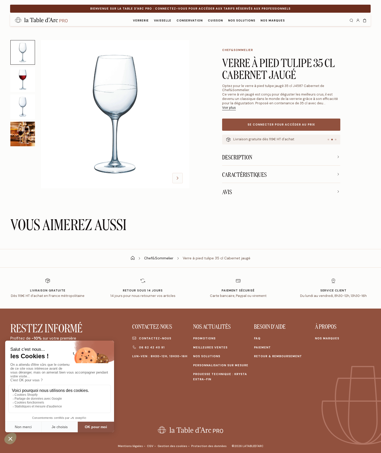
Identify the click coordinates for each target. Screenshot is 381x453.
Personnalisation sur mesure (220, 365)
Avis (227, 191)
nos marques (272, 20)
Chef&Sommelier (237, 50)
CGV (150, 446)
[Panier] (365, 20)
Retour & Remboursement (278, 356)
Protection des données (209, 446)
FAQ (257, 338)
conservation (190, 20)
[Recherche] (351, 20)
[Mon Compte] (358, 20)
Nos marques (327, 338)
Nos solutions (241, 20)
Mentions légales (131, 446)
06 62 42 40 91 (152, 347)
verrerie (141, 20)
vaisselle (162, 20)
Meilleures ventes (210, 347)
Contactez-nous (155, 338)
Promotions (204, 338)
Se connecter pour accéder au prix (281, 124)
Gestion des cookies (173, 446)
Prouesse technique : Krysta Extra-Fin (220, 376)
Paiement (262, 347)
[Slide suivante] (177, 178)
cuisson (215, 20)
